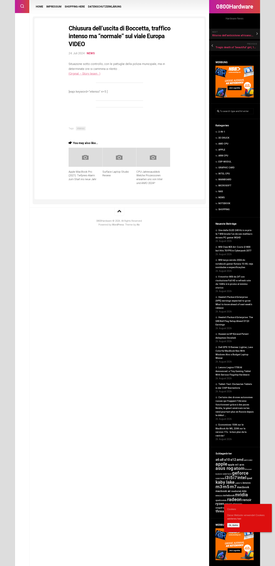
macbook (243, 487)
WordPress (118, 224)
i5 (231, 477)
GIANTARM (220, 479)
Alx (138, 224)
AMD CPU (223, 143)
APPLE (221, 149)
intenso (81, 128)
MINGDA (218, 496)
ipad (249, 478)
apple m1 (233, 464)
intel (241, 477)
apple (221, 464)
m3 (218, 486)
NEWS (221, 197)
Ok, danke (233, 525)
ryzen (219, 504)
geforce (240, 473)
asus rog (224, 468)
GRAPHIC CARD (226, 167)
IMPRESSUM (53, 6)
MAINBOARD (224, 179)
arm (241, 464)
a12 (233, 460)
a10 (227, 460)
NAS (220, 191)
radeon (234, 499)
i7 (235, 477)
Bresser (248, 469)
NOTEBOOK (224, 203)
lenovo (247, 482)
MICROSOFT (224, 185)
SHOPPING (224, 209)
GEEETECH (227, 474)
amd (239, 460)
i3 (227, 477)
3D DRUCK (223, 138)
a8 (222, 460)
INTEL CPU (224, 173)
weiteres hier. (234, 518)
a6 (217, 460)
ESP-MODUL (224, 161)
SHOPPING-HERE (75, 6)
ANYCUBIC (248, 460)
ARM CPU (223, 155)
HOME (39, 6)
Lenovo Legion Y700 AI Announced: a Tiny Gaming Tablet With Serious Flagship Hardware (233, 371)
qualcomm (221, 500)
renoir (246, 500)
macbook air (223, 491)
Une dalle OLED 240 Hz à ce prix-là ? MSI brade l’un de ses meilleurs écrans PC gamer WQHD (233, 234)
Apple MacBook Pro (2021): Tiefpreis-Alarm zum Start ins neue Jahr (82, 175)
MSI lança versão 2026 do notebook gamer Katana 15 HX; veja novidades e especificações (234, 264)
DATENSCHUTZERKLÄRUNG (104, 6)
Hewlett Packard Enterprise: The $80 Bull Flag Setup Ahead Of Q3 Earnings (234, 321)
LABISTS (238, 483)
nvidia (241, 494)
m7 (233, 486)
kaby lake (225, 482)
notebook (229, 495)
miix (244, 491)
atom (239, 468)
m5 (226, 486)
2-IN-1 (221, 131)
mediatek (236, 491)
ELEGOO (218, 474)
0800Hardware (234, 6)
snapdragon (221, 507)
